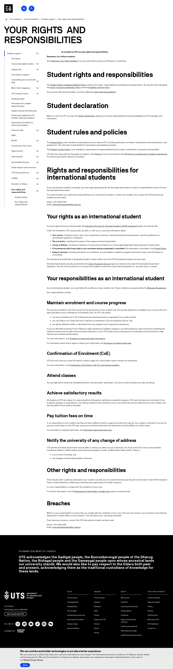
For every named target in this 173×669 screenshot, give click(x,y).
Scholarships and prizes (76, 615)
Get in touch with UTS (15, 614)
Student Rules (56, 142)
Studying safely (17, 99)
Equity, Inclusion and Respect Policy (65, 87)
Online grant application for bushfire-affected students (23, 116)
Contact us (152, 628)
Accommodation (73, 628)
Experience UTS (100, 619)
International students (75, 619)
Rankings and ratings (129, 631)
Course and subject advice (22, 64)
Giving (96, 633)
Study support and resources (23, 167)
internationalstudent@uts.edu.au (66, 204)
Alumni (96, 628)
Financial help (17, 130)
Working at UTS (153, 619)
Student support (14, 53)
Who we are (125, 598)
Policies (97, 154)
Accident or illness (19, 184)
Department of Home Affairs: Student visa (92, 491)
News (96, 611)
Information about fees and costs (98, 430)
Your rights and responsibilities (18, 190)
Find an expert (99, 598)
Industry (97, 602)
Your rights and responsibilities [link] (71, 19)
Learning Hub (17, 156)
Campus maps (72, 624)
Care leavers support (20, 75)
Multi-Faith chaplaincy (20, 88)
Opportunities (17, 151)
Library (150, 606)
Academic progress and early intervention (87, 338)
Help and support (154, 602)
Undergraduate (72, 602)
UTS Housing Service (20, 172)
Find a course (72, 598)
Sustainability (126, 611)
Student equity (21, 197)
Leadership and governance (131, 635)
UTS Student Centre (19, 94)
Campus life (16, 69)
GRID (13, 135)
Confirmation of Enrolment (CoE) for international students (94, 365)
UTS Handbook (153, 624)
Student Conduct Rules (60, 149)
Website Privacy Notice (33, 660)
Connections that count (21, 146)
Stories (96, 624)
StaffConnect (153, 615)
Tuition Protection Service (99, 264)
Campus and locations (129, 626)
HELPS (14, 140)
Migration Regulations (157, 288)
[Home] (6, 19)
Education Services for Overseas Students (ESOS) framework (111, 226)
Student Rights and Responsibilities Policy (68, 85)
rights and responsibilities (105, 92)
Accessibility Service (20, 162)
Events (96, 615)
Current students (154, 598)
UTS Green (15, 59)
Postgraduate (72, 606)
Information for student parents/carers (21, 104)
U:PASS (14, 178)
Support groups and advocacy (24, 111)
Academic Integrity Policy (99, 87)
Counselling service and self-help (23, 81)
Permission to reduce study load (117, 343)
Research (97, 606)
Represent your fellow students (64, 61)
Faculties (124, 602)
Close (25, 665)
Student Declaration (86, 116)
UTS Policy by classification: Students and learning (145, 154)
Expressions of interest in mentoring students (22, 123)
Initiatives (124, 615)
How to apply (72, 611)
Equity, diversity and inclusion (128, 621)
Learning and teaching (129, 606)
